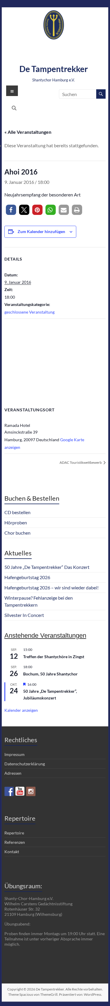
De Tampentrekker (53, 69)
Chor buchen (17, 532)
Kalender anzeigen (21, 710)
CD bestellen (17, 512)
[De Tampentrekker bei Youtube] (20, 791)
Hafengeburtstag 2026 (27, 577)
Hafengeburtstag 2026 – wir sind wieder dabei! (51, 587)
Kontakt (11, 851)
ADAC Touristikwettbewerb (81, 462)
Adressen (12, 773)
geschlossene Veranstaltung (29, 311)
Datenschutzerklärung (24, 763)
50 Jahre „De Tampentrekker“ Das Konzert (46, 567)
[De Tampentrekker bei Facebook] (9, 791)
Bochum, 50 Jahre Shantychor (50, 673)
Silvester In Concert (24, 615)
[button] (11, 210)
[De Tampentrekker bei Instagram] (30, 791)
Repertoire (14, 832)
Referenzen (14, 842)
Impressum (14, 754)
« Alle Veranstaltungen (27, 132)
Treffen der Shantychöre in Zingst (53, 656)
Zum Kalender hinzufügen (41, 231)
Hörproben (15, 522)
